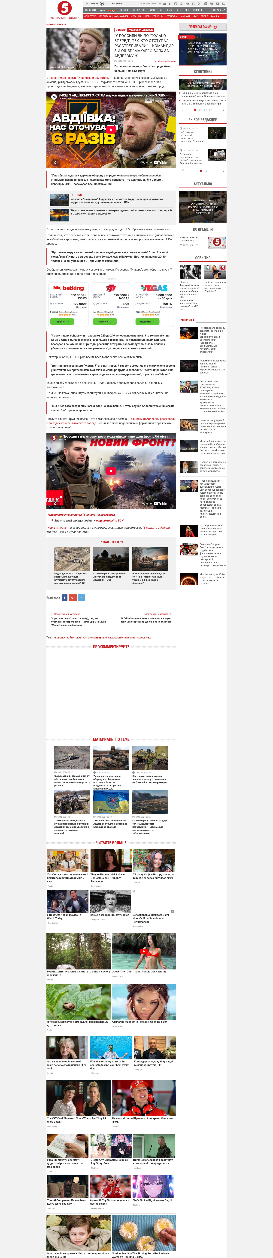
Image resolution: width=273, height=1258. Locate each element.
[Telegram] (188, 3)
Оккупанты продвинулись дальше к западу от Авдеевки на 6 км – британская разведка (149, 779)
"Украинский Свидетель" (93, 77)
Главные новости (57, 527)
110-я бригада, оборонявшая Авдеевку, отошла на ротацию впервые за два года (110, 823)
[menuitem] (90, 10)
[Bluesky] (212, 3)
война (70, 637)
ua (159, 3)
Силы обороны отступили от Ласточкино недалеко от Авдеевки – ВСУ (109, 576)
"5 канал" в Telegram (156, 527)
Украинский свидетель (141, 29)
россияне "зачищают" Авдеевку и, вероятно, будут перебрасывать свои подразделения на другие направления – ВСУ (116, 200)
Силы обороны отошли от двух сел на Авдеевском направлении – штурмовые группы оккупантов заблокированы (149, 827)
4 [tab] (210, 110)
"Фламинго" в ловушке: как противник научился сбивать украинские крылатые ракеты (213, 366)
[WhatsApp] (194, 3)
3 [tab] (205, 110)
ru (164, 3)
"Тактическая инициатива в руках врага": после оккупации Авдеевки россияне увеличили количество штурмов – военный (71, 827)
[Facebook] (170, 3)
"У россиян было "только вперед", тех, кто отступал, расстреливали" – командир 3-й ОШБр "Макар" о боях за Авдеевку (78, 621)
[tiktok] (182, 3)
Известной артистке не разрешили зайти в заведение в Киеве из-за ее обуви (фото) (213, 466)
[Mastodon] (206, 3)
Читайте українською (165, 60)
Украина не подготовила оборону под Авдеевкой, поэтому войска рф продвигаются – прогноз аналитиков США (107, 782)
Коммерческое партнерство (188, 239)
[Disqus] (111, 695)
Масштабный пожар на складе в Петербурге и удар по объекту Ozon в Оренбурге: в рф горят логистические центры (213, 447)
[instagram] (176, 3)
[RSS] (224, 3)
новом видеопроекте (63, 77)
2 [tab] (215, 65)
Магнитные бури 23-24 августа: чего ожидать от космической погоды (212, 579)
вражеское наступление (120, 637)
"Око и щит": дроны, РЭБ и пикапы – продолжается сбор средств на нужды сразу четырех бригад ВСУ (192, 161)
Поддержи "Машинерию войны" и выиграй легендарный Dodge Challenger (193, 137)
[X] (200, 3)
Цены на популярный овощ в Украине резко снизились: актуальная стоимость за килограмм (213, 426)
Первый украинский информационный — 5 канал (64, 10)
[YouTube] (218, 3)
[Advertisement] (111, 303)
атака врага (144, 637)
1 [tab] (191, 65)
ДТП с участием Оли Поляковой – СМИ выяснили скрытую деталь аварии (211, 530)
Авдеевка (59, 637)
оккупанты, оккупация (90, 637)
